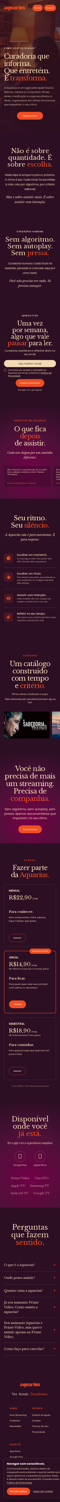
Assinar (50, 7)
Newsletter (15, 1426)
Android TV (19, 1193)
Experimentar (30, 115)
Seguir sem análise (43, 1491)
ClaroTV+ (42, 1178)
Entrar (38, 7)
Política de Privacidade (19, 1482)
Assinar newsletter (30, 382)
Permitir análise (18, 1491)
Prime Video (20, 1178)
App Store (15, 1451)
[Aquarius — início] (14, 8)
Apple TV (18, 1186)
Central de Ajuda (41, 1415)
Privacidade (38, 1432)
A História (15, 1420)
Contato (36, 1420)
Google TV (41, 1193)
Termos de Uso (40, 1426)
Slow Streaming (18, 1415)
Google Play (16, 1456)
